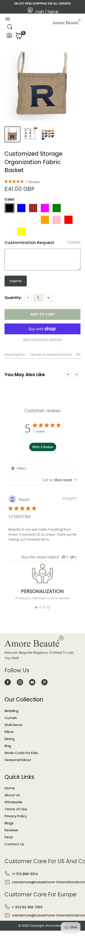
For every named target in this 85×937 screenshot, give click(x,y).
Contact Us (14, 844)
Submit (16, 281)
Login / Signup (47, 11)
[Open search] (9, 28)
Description (15, 354)
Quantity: (13, 297)
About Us (12, 795)
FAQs (9, 837)
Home (10, 788)
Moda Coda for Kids (21, 752)
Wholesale (13, 802)
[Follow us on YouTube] (32, 682)
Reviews (11, 830)
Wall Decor (13, 724)
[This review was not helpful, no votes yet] (71, 557)
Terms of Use (16, 809)
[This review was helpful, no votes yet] (63, 557)
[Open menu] (7, 20)
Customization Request (29, 242)
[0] (18, 37)
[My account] (9, 37)
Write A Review (42, 447)
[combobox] (59, 480)
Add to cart (42, 314)
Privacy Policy (16, 816)
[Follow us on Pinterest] (44, 682)
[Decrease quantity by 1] (28, 297)
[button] (36, 607)
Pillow (9, 731)
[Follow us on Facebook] (8, 682)
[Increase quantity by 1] (48, 297)
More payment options (42, 339)
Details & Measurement (51, 354)
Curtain (11, 717)
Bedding (11, 710)
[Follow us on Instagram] (20, 682)
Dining (10, 738)
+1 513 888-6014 (25, 873)
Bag (8, 745)
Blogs (9, 823)
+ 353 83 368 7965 (27, 907)
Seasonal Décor (18, 759)
